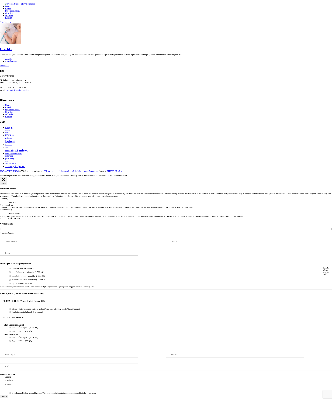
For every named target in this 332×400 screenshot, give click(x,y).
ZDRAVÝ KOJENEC (9, 171)
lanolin (7, 147)
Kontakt (8, 18)
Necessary (12, 202)
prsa (6, 161)
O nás (7, 6)
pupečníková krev (10, 163)
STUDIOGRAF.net (115, 171)
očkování (9, 156)
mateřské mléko (16, 150)
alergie (8, 127)
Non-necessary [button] (6, 210)
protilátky (9, 158)
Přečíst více (4, 66)
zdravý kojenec (11, 61)
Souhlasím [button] (122, 175)
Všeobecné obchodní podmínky (57, 171)
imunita (9, 134)
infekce (8, 138)
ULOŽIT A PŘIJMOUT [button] (10, 219)
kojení (10, 141)
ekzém (7, 130)
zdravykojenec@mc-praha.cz (18, 90)
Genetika (9, 13)
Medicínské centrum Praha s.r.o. (85, 171)
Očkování (9, 15)
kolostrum (8, 145)
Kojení (8, 8)
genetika (8, 59)
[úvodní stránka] (20, 4)
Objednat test (5, 22)
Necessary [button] (4, 198)
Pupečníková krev (12, 11)
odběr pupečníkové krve (13, 154)
